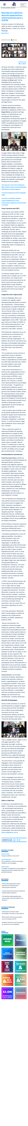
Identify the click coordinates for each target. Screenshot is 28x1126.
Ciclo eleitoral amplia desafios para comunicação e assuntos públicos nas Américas (12, 898)
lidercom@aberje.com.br (9, 832)
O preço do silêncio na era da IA (10, 855)
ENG (14, 40)
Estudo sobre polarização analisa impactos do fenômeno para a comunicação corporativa (11, 885)
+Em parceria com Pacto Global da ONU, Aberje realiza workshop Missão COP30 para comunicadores (13, 187)
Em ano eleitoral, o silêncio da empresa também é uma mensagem (12, 861)
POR (12, 40)
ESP (16, 40)
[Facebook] (15, 840)
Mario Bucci (5, 33)
